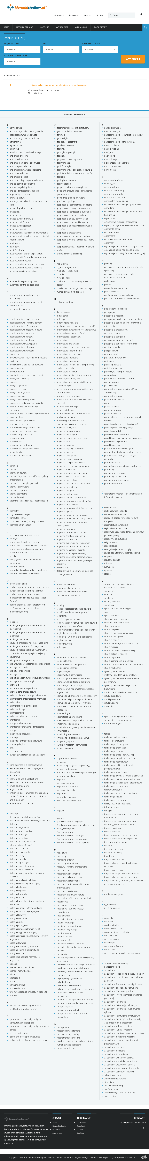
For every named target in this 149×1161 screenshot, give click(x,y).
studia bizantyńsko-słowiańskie (118, 633)
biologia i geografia (18, 385)
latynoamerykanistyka (67, 758)
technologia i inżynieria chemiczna (120, 758)
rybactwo (108, 570)
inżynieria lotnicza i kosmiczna (71, 476)
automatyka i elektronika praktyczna (27, 253)
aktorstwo (14, 148)
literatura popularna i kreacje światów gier (76, 772)
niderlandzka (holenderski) (116, 162)
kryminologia (63, 730)
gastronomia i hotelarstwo (69, 131)
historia (60, 274)
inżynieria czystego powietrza (70, 448)
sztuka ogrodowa (112, 695)
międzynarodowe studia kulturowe (73, 968)
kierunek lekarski (64, 661)
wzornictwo (109, 949)
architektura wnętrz (19, 229)
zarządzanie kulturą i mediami (118, 1026)
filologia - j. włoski (18, 859)
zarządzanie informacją (115, 1001)
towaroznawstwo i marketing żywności (122, 835)
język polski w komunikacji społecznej (74, 636)
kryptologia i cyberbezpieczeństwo (73, 737)
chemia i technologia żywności (24, 483)
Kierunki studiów (24, 27)
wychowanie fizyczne (113, 946)
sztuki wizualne (111, 702)
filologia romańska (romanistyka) (25, 929)
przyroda (108, 459)
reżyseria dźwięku (112, 559)
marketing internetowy (67, 863)
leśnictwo (61, 762)
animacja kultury (17, 197)
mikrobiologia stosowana (69, 985)
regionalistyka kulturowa (115, 528)
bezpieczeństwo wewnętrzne (23, 343)
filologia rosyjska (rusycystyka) (23, 932)
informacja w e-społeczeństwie (71, 333)
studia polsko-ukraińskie (115, 654)
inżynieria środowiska (67, 539)
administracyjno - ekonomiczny (24, 138)
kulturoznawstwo (65, 748)
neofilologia (109, 155)
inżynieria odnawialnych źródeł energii (74, 508)
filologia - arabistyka (19, 834)
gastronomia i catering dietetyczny (73, 127)
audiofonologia (17, 250)
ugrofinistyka (110, 904)
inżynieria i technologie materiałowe (73, 466)
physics (107, 284)
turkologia (109, 856)
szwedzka (108, 706)
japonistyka (62, 615)
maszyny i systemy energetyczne (72, 866)
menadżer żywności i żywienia (70, 943)
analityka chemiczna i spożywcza (25, 162)
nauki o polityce (111, 145)
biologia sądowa (17, 396)
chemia (13, 469)
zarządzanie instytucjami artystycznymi (122, 1015)
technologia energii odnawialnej (119, 754)
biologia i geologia (18, 389)
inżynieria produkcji (66, 529)
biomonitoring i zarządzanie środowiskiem (29, 413)
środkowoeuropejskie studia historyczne (76, 825)
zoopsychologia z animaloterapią (119, 1092)
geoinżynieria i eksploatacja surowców (74, 173)
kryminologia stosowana (68, 734)
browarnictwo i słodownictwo (23, 431)
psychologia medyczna (115, 473)
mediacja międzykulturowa (69, 926)
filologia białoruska (18, 887)
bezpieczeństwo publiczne (22, 340)
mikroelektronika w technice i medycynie (76, 989)
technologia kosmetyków (116, 761)
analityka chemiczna (19, 159)
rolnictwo (108, 563)
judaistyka (61, 647)
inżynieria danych (65, 452)
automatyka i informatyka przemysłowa (28, 257)
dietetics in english (18, 583)
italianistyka (62, 567)
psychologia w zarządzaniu (116, 480)
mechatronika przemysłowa (70, 919)
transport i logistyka (113, 849)
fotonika (13, 995)
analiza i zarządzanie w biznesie (24, 190)
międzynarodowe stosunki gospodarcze (76, 964)
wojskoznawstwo (112, 939)
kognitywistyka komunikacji (69, 674)
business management (20, 455)
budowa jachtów (17, 438)
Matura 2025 (62, 27)
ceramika (14, 465)
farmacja (14, 813)
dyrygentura (15, 563)
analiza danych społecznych (23, 183)
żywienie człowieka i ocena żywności (73, 842)
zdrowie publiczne (112, 1075)
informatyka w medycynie (68, 378)
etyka (12, 747)
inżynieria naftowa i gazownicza (71, 497)
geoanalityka (63, 138)
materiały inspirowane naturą (70, 894)
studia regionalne (112, 657)
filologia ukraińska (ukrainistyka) (24, 949)
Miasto (46, 44)
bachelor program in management (26, 302)
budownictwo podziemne (22, 445)
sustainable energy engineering (118, 720)
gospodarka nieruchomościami (71, 215)
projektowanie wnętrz (114, 445)
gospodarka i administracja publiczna (74, 204)
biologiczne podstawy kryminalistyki (26, 403)
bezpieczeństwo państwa (21, 336)
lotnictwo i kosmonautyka (69, 800)
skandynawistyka (112, 601)
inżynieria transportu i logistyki (71, 550)
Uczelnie (44, 27)
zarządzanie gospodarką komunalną (121, 987)
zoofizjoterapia (111, 1089)
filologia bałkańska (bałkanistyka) (25, 883)
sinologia (108, 598)
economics (15, 775)
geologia (61, 176)
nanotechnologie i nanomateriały (119, 141)
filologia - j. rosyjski (18, 855)
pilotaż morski (111, 354)
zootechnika (110, 1096)
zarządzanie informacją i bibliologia (120, 1005)
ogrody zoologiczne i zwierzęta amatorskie (124, 225)
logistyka (61, 779)
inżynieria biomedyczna (68, 434)
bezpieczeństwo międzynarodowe (26, 329)
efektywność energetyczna (22, 660)
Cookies (87, 15)
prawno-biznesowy (113, 396)
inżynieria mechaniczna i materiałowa (74, 483)
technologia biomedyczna (116, 744)
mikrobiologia (63, 982)
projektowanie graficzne (115, 441)
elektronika (15, 702)
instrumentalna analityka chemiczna (73, 413)
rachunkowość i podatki (115, 510)
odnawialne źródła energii (116, 201)
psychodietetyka (112, 462)
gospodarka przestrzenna (69, 232)
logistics (60, 810)
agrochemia (15, 141)
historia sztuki (63, 277)
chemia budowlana (19, 472)
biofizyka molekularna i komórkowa (26, 364)
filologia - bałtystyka (19, 838)
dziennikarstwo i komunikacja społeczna (28, 570)
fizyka (12, 981)
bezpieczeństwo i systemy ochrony (26, 322)
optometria (109, 236)
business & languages (20, 309)
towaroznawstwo (112, 831)
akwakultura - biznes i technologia (25, 152)
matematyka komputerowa (70, 877)
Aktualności (80, 27)
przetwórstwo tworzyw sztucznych (120, 455)
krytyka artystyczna (65, 741)
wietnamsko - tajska (113, 928)
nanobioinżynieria (112, 127)
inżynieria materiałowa (67, 480)
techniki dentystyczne (114, 740)
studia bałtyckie (111, 629)
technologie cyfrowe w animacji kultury (122, 779)
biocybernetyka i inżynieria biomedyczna (28, 357)
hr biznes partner (65, 302)
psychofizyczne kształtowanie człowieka (122, 466)
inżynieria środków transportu (71, 536)
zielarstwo (109, 1082)
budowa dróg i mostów (21, 434)
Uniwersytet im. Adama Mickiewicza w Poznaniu (58, 85)
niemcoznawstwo (112, 166)
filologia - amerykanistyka (21, 831)
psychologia (109, 469)
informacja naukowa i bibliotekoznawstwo (76, 329)
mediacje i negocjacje (67, 929)
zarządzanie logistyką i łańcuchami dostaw (124, 1033)
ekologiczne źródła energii (22, 681)
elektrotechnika (17, 712)
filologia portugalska (19, 925)
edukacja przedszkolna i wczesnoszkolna (29, 642)
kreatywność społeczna (68, 723)
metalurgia (62, 954)
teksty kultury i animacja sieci (117, 803)
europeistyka (16, 751)
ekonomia (14, 684)
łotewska (61, 818)
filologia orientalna (18, 918)
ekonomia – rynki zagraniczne (23, 688)
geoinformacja (63, 162)
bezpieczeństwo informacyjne (23, 326)
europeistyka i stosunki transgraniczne (27, 754)
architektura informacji (20, 222)
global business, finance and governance (28, 1040)
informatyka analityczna (68, 343)
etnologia (14, 737)
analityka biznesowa (19, 155)
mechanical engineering (68, 1034)
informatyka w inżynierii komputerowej (75, 375)
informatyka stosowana (68, 361)
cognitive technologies (20, 514)
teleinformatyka (111, 807)
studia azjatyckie (112, 626)
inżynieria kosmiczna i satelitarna (72, 473)
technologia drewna (113, 751)
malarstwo (62, 852)
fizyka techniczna (17, 988)
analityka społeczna (19, 176)
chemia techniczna (18, 493)
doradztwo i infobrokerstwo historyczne (28, 545)
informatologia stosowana (69, 336)
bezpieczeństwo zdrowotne (23, 347)
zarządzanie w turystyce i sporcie (119, 1064)
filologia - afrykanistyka (20, 827)
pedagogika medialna (114, 315)
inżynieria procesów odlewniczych (72, 515)
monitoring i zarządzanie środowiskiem (75, 999)
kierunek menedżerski (67, 668)
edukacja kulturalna (19, 639)
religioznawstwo (111, 542)
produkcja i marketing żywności (118, 427)
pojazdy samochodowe (115, 357)
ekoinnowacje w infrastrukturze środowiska (30, 663)
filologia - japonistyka (19, 862)
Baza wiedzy (100, 27)
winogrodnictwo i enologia (116, 932)
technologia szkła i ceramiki (117, 772)
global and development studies (25, 1036)
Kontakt (100, 15)
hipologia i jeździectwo (67, 270)
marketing (61, 856)
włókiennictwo (110, 935)
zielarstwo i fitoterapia (114, 1085)
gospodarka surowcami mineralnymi (74, 236)
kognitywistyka (63, 671)
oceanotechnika (111, 187)
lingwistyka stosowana (67, 769)
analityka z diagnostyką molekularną (26, 180)
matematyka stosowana (68, 880)
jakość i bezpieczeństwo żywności (72, 612)
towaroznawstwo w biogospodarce (120, 838)
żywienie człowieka (65, 832)
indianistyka (62, 315)
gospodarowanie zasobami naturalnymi (75, 246)
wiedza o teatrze (112, 925)
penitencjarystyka (112, 347)
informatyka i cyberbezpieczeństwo (73, 347)
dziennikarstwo (17, 566)
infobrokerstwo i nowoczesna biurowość (76, 326)
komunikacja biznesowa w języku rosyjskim (77, 695)
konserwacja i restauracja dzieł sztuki (74, 706)
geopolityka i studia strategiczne (72, 187)
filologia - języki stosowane (22, 866)
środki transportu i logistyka (70, 821)
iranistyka (61, 564)
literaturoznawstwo (66, 776)
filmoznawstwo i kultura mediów (25, 817)
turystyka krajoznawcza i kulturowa (120, 877)
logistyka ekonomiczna (67, 783)
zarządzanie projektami (115, 1047)
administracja (16, 127)
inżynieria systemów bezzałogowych (73, 543)
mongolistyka (63, 996)
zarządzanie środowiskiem (116, 1054)
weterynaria (109, 921)
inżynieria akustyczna (66, 427)
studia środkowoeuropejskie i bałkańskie (123, 664)
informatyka (62, 340)
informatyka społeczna (67, 357)
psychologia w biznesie (115, 476)
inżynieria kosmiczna (66, 469)
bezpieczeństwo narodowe (22, 333)
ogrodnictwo (110, 218)
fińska (12, 974)
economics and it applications (24, 778)
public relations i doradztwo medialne (122, 298)
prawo (107, 403)
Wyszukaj (133, 59)
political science (111, 291)
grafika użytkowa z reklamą (69, 253)
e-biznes (14, 621)
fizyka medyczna (17, 984)
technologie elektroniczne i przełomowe (123, 782)
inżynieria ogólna (64, 511)
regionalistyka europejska (116, 524)
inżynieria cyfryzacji (65, 445)
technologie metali (113, 796)
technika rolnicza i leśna (115, 737)
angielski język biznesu (20, 194)
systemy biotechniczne (115, 671)
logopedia (61, 793)
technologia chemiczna (115, 747)
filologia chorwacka (18, 894)
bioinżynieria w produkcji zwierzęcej (26, 375)
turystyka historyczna (114, 859)
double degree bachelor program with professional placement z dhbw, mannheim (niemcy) (27, 608)
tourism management (114, 894)
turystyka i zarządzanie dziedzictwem (121, 873)
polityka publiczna (112, 364)
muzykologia (63, 1017)
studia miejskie (111, 647)
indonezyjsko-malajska (67, 322)
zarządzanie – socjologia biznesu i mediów (124, 973)
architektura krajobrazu (20, 225)
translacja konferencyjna (115, 842)
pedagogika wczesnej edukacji (118, 340)
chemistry (14, 510)
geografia (61, 155)
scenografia (109, 591)
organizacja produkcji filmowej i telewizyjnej (124, 253)
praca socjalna (111, 385)
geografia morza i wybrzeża (69, 159)
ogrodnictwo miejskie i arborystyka (120, 222)
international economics (68, 588)
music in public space (67, 1048)
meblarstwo (62, 901)
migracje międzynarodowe (69, 978)
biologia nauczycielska (20, 392)
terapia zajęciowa (112, 828)
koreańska (62, 709)
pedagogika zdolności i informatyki (120, 343)
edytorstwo (15, 656)
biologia (13, 382)
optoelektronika (111, 232)
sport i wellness (111, 615)
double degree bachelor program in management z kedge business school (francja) (28, 598)
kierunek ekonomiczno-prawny (71, 657)
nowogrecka (110, 169)
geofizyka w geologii (66, 152)
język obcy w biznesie (67, 633)
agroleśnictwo (16, 145)
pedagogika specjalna (114, 336)
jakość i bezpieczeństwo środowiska (74, 608)
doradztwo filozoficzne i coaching (25, 542)
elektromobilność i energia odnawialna (28, 695)
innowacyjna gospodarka (68, 396)
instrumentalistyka (65, 410)
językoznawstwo (64, 640)
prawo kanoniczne (112, 410)
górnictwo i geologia (66, 201)
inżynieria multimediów (67, 494)
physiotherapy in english (115, 288)
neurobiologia (110, 159)
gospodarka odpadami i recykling (72, 222)
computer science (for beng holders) (27, 521)
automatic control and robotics (24, 284)
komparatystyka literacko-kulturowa (73, 678)
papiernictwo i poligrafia (115, 308)
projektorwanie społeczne (116, 434)
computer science (18, 517)
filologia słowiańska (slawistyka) (24, 946)
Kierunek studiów (91, 44)
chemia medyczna (18, 490)
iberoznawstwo (64, 312)
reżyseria (108, 556)
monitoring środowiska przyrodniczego (75, 1003)
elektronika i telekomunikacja (23, 705)
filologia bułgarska (18, 890)
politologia (109, 361)
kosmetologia (63, 713)
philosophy (109, 281)
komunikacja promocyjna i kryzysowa (74, 702)
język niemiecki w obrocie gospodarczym (76, 629)
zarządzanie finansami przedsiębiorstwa (123, 984)
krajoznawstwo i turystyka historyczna (74, 720)
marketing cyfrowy (65, 859)
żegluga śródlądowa (66, 828)
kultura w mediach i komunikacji (72, 744)
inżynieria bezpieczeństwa (69, 431)
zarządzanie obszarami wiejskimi (119, 1036)
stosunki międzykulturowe (116, 619)
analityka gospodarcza (20, 166)
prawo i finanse (111, 406)
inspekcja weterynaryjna (68, 406)
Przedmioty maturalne (15, 55)
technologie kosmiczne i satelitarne (120, 793)
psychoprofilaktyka (113, 483)
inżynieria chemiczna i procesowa (72, 438)
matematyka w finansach (68, 891)
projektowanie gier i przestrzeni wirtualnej (123, 438)
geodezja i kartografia (67, 141)
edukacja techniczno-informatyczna (26, 646)
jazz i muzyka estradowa (68, 619)
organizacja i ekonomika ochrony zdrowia (123, 246)
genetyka (61, 134)
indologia (61, 319)
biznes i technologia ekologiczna (25, 427)
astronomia (15, 246)
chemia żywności (17, 497)
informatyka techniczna (68, 371)
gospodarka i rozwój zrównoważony (74, 208)
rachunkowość (111, 507)
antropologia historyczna (21, 208)
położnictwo (110, 375)
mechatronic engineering (68, 1037)
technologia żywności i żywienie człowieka (123, 775)
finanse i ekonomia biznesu (22, 967)
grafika (60, 250)
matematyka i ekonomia (68, 873)
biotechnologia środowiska (22, 420)
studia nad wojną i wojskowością (119, 650)
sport (106, 612)
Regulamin (74, 15)
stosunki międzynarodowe (116, 622)
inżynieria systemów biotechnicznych (74, 546)
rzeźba (107, 573)
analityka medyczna (19, 173)
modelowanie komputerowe (70, 992)
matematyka (63, 870)
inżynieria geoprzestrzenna (69, 459)
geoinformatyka (64, 166)
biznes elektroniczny (19, 424)
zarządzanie (110, 970)
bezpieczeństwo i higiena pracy (24, 319)
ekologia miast (16, 674)
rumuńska (109, 566)
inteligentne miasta (66, 417)
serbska (108, 594)
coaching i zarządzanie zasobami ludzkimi (29, 500)
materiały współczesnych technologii (74, 898)
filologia (13, 824)
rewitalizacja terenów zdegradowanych (122, 552)
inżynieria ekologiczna (67, 455)
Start (6, 27)
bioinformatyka (17, 371)
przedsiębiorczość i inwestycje (118, 448)
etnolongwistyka (17, 744)
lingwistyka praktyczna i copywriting (73, 765)
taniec (107, 733)
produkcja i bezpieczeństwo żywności (121, 424)
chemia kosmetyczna (19, 486)
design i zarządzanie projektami (24, 535)
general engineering (19, 1033)
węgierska (108, 918)
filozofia (13, 963)
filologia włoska (17, 953)
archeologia (15, 211)
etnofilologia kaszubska (21, 733)
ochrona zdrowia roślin (115, 197)
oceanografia (110, 183)
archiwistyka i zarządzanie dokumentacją (29, 232)
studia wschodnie (112, 668)
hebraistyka (62, 263)
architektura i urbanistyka (21, 218)
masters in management (68, 1030)
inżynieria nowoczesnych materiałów (74, 501)
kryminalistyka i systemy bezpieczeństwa (76, 727)
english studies (16, 789)
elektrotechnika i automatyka (23, 716)
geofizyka (61, 148)
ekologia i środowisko (20, 667)
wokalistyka (109, 942)
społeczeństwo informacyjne (117, 608)
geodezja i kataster (66, 145)
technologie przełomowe (116, 800)
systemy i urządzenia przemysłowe (120, 674)
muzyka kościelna (65, 1006)
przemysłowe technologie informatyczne (123, 452)
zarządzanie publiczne (114, 1050)
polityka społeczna (113, 368)
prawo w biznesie (112, 413)
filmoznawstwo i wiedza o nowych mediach (30, 820)
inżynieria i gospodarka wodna (71, 462)
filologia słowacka (18, 943)
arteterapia (15, 243)
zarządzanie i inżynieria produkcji (119, 991)
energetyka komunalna (20, 723)
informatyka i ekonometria (69, 350)
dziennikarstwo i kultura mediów (25, 573)
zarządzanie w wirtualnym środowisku (122, 1068)
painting (108, 263)
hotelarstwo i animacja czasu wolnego (75, 288)
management (63, 1027)
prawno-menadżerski (114, 399)
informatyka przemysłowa (69, 354)
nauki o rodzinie (111, 148)
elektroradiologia (17, 709)
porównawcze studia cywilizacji (118, 295)
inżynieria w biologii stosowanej (71, 553)
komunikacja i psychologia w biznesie (74, 699)
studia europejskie (113, 640)
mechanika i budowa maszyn (70, 905)
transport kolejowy (113, 852)
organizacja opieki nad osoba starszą (121, 249)
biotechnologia (17, 417)
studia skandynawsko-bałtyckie (118, 661)
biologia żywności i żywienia (22, 399)
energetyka (15, 719)
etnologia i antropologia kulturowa (26, 740)
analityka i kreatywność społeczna (25, 169)
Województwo (11, 44)
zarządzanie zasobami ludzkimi (119, 1071)
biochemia (14, 354)
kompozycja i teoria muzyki (69, 685)
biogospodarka (17, 368)
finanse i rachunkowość (20, 970)
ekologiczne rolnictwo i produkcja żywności (30, 677)
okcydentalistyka (112, 229)
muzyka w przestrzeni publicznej (72, 1013)
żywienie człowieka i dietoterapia (72, 839)
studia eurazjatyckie (113, 636)
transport (108, 845)
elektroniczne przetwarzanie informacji (28, 698)
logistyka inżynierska (66, 790)
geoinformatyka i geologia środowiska (74, 169)
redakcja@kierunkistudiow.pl (133, 1122)
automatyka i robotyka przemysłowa (27, 264)
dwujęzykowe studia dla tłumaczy (25, 559)
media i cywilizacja (65, 922)
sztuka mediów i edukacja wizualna (120, 692)
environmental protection (21, 803)
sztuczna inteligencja (114, 723)
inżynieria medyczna (66, 490)
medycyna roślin (64, 940)
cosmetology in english (20, 524)
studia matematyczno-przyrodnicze (121, 643)
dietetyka (14, 538)
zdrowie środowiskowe (115, 1078)
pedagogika (109, 312)
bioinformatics (16, 305)
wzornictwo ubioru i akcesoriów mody (122, 953)
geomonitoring (64, 183)
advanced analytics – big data (23, 281)
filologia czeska (17, 897)
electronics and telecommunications (27, 782)
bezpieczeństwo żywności (22, 350)
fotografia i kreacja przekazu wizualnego (28, 991)
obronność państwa (113, 180)
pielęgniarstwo (111, 350)
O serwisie (59, 15)
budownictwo (16, 441)
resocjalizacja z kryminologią (117, 549)
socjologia (109, 605)
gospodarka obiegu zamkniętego (72, 218)
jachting (60, 605)
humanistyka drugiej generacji (70, 291)
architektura (15, 215)
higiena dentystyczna (66, 267)
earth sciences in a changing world (26, 765)
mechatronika (63, 915)
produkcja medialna (113, 431)
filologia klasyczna (18, 915)
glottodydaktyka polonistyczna (71, 197)
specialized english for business (119, 716)
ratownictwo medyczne (115, 514)
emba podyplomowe (19, 785)
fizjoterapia (15, 977)
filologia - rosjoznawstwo (21, 869)
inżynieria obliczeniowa (67, 504)
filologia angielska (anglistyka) (23, 880)
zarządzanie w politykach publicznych (121, 1061)
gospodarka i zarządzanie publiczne (74, 211)
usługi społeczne (112, 908)
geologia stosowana (66, 180)
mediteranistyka (64, 936)
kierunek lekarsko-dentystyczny (71, 664)
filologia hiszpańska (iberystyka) (24, 911)
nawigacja (108, 152)
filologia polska (17, 922)
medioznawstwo (64, 933)
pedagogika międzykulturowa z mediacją (123, 319)
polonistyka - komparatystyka (118, 371)
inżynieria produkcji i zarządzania (72, 532)
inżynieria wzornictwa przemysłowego (74, 557)
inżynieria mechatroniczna (69, 487)
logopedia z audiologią (67, 797)
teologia (108, 810)
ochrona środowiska (114, 194)
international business (67, 584)
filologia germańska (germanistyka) (25, 908)
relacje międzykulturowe (115, 538)
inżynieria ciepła (64, 441)
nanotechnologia (112, 131)
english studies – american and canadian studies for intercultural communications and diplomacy (29, 796)
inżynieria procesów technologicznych (74, 518)
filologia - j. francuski (19, 848)
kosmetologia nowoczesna (69, 716)
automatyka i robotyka (20, 260)
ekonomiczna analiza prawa (23, 691)
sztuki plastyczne (112, 699)
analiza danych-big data (21, 187)
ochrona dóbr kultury (114, 190)
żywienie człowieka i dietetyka (70, 835)
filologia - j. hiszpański (20, 852)
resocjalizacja (110, 545)
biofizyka (14, 361)
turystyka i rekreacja (113, 870)
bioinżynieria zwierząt (19, 378)
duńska (13, 556)
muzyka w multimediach (68, 1010)
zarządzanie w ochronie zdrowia (119, 1057)
